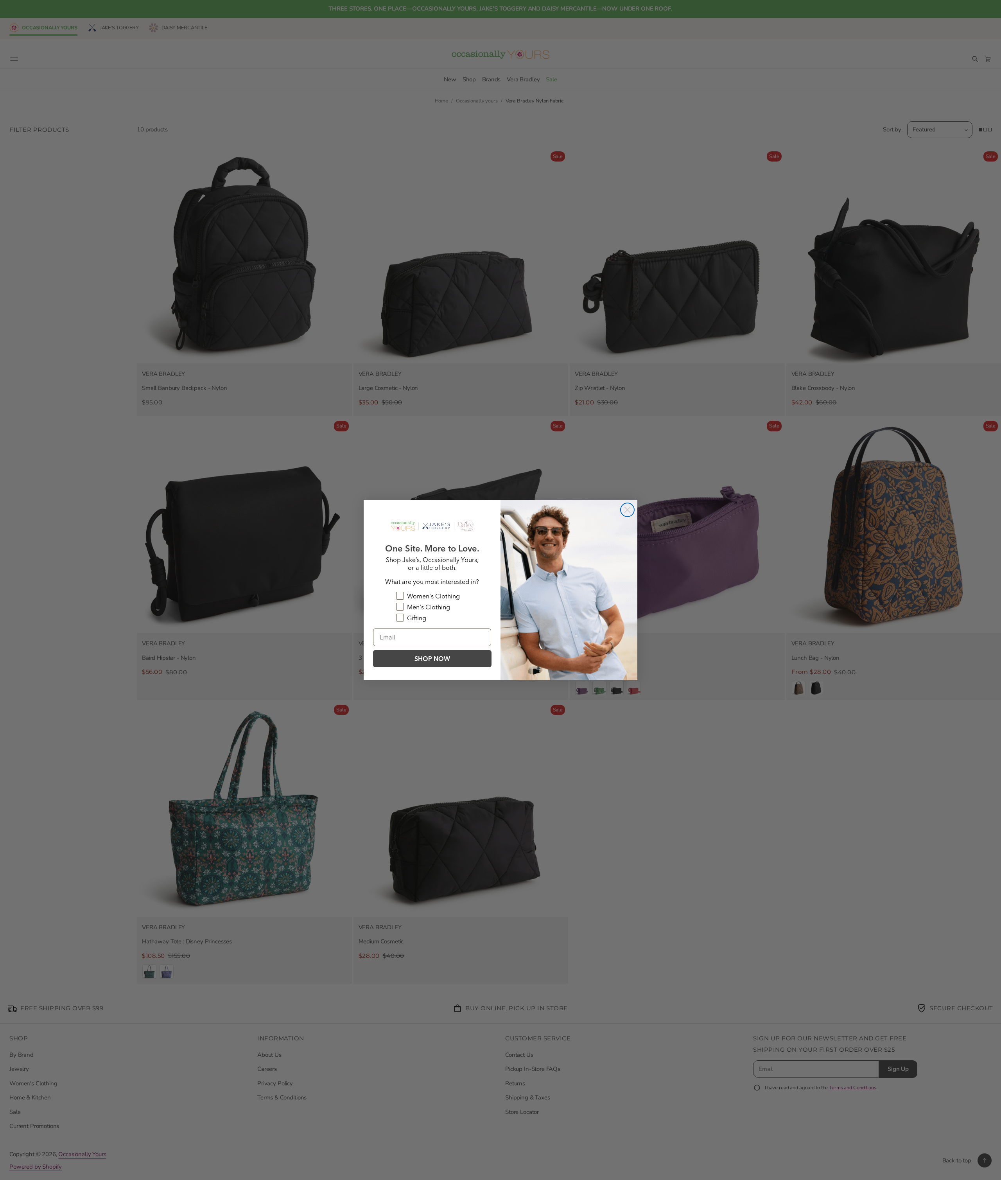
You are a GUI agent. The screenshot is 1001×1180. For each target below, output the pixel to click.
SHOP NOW (432, 659)
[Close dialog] (627, 510)
